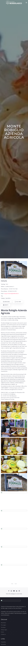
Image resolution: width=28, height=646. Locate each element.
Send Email (7, 301)
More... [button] (14, 410)
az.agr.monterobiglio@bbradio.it (11, 293)
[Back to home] (14, 2)
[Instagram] (19, 590)
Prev (12, 583)
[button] (26, 2)
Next (15, 583)
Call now (18, 301)
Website (6, 304)
